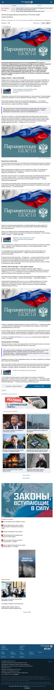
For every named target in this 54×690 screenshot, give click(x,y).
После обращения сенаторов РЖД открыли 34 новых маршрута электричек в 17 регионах (25, 91)
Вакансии (22, 656)
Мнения (39, 652)
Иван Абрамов (25, 281)
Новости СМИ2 (26, 475)
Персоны (31, 652)
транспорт (4, 390)
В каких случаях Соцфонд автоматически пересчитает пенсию (27, 11)
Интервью (22, 653)
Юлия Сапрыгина (7, 26)
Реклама (12, 656)
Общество (3, 647)
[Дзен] (48, 23)
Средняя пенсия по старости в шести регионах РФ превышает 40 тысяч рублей (31, 8)
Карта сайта (50, 661)
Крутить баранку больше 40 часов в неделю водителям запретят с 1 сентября (13, 545)
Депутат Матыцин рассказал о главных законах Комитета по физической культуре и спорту (12, 526)
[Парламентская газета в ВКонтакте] (46, 649)
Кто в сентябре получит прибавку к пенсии (23, 9)
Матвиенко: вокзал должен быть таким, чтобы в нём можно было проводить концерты (24, 239)
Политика (3, 646)
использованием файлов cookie (37, 686)
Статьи (14, 5)
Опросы (12, 652)
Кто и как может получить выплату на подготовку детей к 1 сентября (11, 540)
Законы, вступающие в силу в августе (12, 531)
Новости (39, 5)
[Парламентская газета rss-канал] (45, 649)
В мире (21, 647)
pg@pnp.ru (16, 674)
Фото (21, 652)
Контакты (3, 656)
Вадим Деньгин (11, 271)
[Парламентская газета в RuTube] (51, 649)
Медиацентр (13, 653)
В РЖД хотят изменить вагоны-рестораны (24, 370)
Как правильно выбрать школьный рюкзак (12, 603)
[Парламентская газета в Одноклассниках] (50, 649)
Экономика (22, 646)
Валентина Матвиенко (30, 122)
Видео (2, 652)
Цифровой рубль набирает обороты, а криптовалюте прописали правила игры (11, 607)
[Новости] (43, 23)
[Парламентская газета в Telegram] (48, 649)
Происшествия (4, 649)
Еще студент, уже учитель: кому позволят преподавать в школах (11, 599)
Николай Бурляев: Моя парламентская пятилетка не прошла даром (11, 535)
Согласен (27, 688)
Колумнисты (31, 653)
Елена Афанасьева (27, 337)
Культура (22, 649)
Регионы (3, 653)
